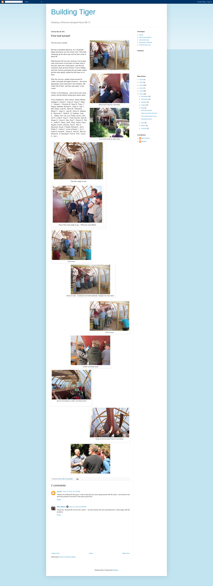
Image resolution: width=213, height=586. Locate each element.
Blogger (115, 570)
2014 (141, 85)
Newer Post (55, 553)
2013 (141, 88)
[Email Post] (77, 479)
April (143, 123)
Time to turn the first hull (149, 113)
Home (91, 553)
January (144, 128)
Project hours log (145, 45)
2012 (141, 91)
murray (59, 491)
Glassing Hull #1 (146, 119)
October (144, 102)
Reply (59, 500)
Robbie (144, 141)
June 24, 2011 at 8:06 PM (77, 507)
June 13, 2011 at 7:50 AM (71, 491)
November (145, 99)
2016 (141, 79)
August (143, 105)
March (143, 125)
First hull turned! (146, 110)
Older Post (125, 553)
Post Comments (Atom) (68, 557)
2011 (141, 94)
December (145, 96)
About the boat (144, 40)
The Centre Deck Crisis (149, 116)
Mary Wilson (61, 507)
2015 (141, 82)
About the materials (145, 42)
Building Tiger (73, 12)
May (142, 108)
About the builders (145, 37)
